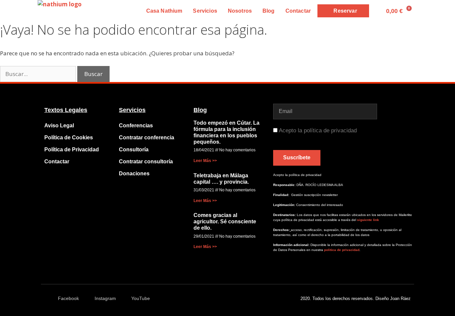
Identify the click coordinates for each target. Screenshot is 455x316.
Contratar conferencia (146, 137)
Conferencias (136, 125)
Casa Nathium (164, 11)
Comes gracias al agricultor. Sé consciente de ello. (225, 221)
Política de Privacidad (71, 149)
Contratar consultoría (146, 161)
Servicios (205, 11)
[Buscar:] (38, 74)
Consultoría (134, 149)
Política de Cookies (68, 137)
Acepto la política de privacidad (318, 130)
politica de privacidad (341, 250)
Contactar (298, 11)
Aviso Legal (59, 125)
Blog (268, 11)
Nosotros (240, 11)
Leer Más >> (205, 160)
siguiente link (368, 220)
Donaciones (134, 173)
